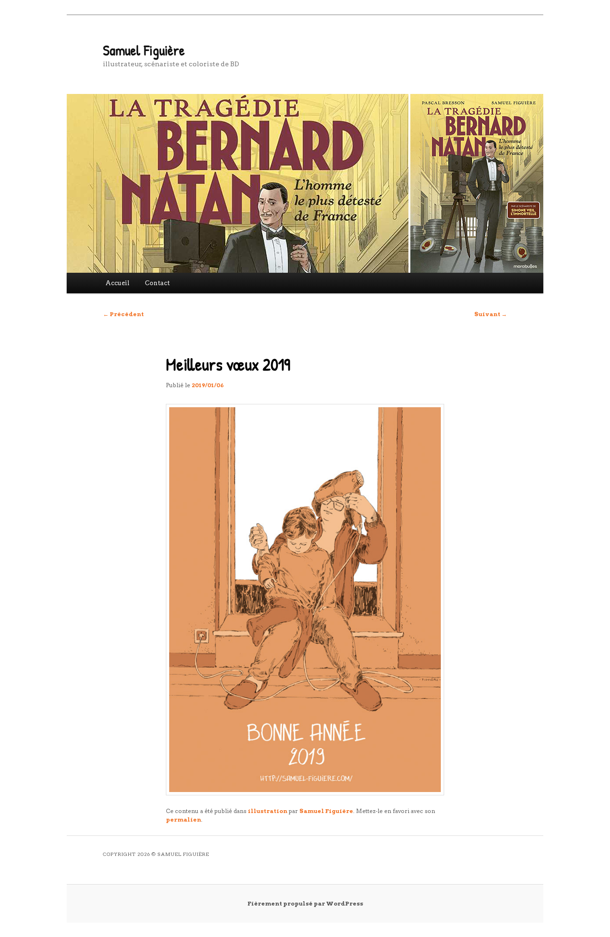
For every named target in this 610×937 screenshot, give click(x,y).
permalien (183, 819)
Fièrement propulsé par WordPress (305, 903)
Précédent (123, 314)
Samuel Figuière (144, 50)
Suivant (490, 314)
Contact (157, 283)
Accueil (117, 283)
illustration (267, 810)
